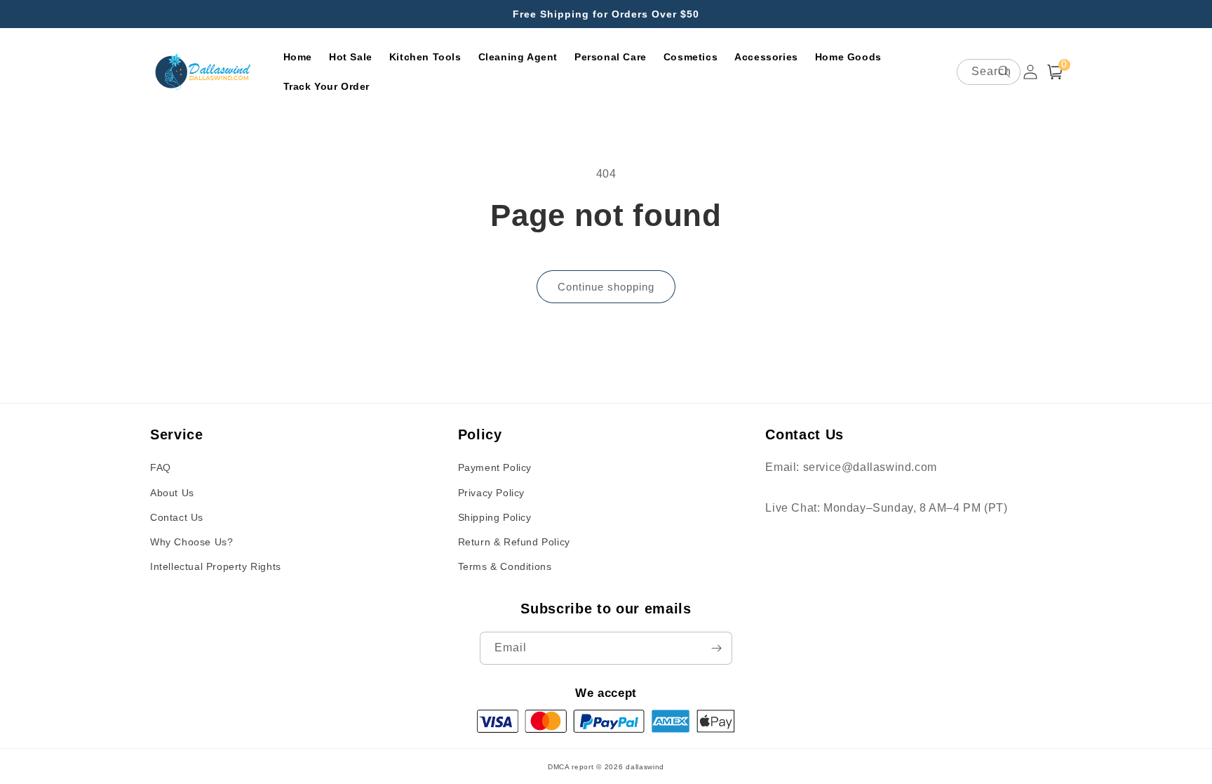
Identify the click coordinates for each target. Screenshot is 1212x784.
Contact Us (176, 517)
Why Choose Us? (191, 541)
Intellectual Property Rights (215, 566)
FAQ (160, 467)
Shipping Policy (495, 517)
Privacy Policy (491, 492)
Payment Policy (495, 467)
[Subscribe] (716, 648)
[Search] (1004, 72)
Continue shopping (606, 287)
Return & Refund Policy (514, 541)
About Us (172, 492)
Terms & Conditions (505, 566)
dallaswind (645, 767)
